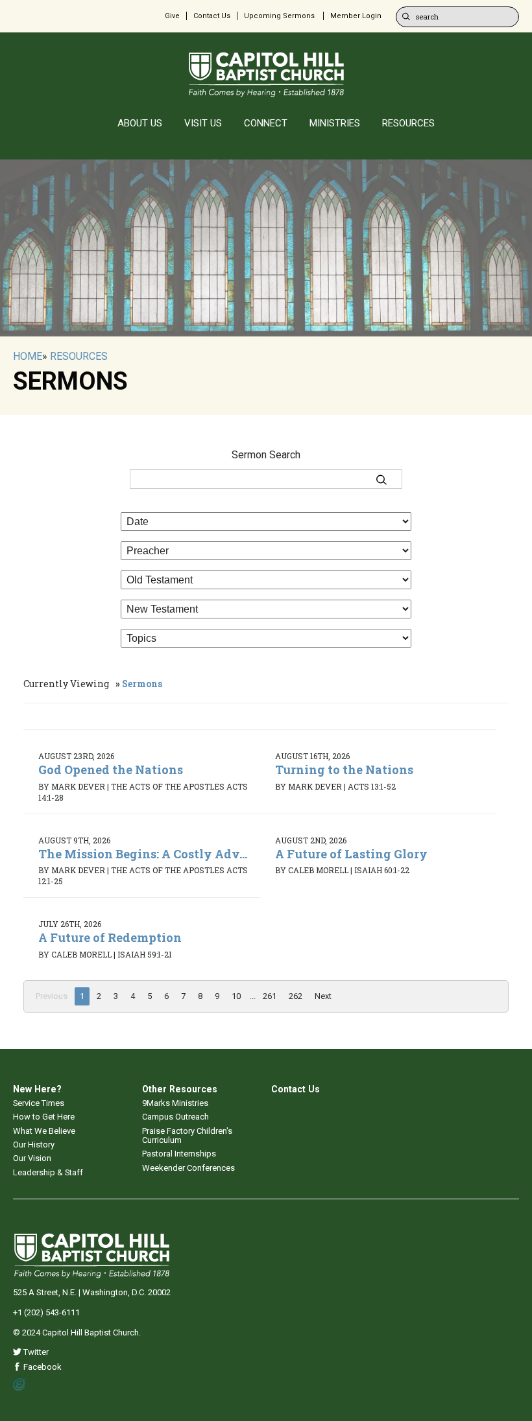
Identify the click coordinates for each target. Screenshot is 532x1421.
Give (172, 16)
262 (295, 996)
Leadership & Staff (48, 1172)
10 (236, 996)
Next (323, 996)
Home (27, 356)
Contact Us (211, 16)
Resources (79, 356)
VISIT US (203, 123)
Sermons (142, 683)
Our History (33, 1144)
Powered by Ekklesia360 (20, 1385)
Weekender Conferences (188, 1168)
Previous (51, 996)
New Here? (37, 1089)
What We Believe (44, 1131)
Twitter (35, 1352)
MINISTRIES (334, 123)
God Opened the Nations (110, 769)
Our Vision (32, 1158)
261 (269, 996)
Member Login (355, 16)
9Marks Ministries (175, 1103)
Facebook (41, 1367)
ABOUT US (139, 123)
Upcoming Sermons (279, 16)
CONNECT (265, 123)
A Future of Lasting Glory (351, 854)
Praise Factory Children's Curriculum (187, 1135)
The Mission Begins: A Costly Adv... (142, 854)
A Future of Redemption (110, 937)
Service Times (38, 1103)
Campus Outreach (175, 1117)
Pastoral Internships (179, 1153)
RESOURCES (408, 123)
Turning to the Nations (344, 769)
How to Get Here (44, 1117)
